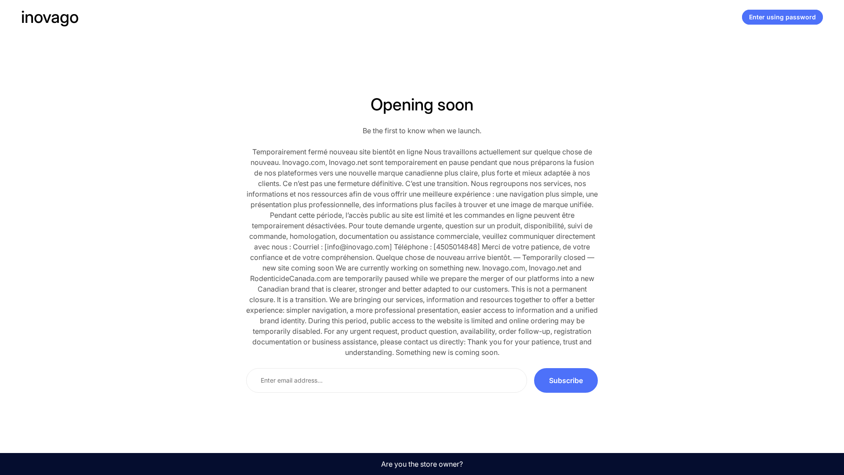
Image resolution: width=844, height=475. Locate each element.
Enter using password (782, 17)
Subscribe (566, 380)
